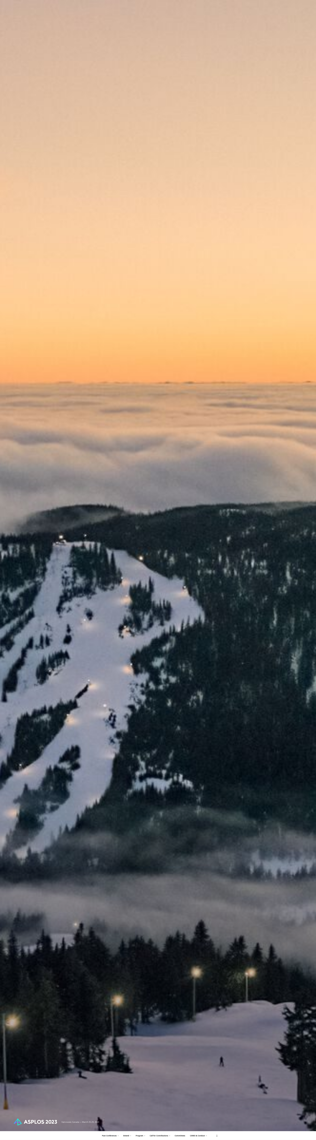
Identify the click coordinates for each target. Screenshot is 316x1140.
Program (139, 1135)
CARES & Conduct (197, 1135)
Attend (126, 1135)
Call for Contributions (159, 1135)
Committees (180, 1135)
